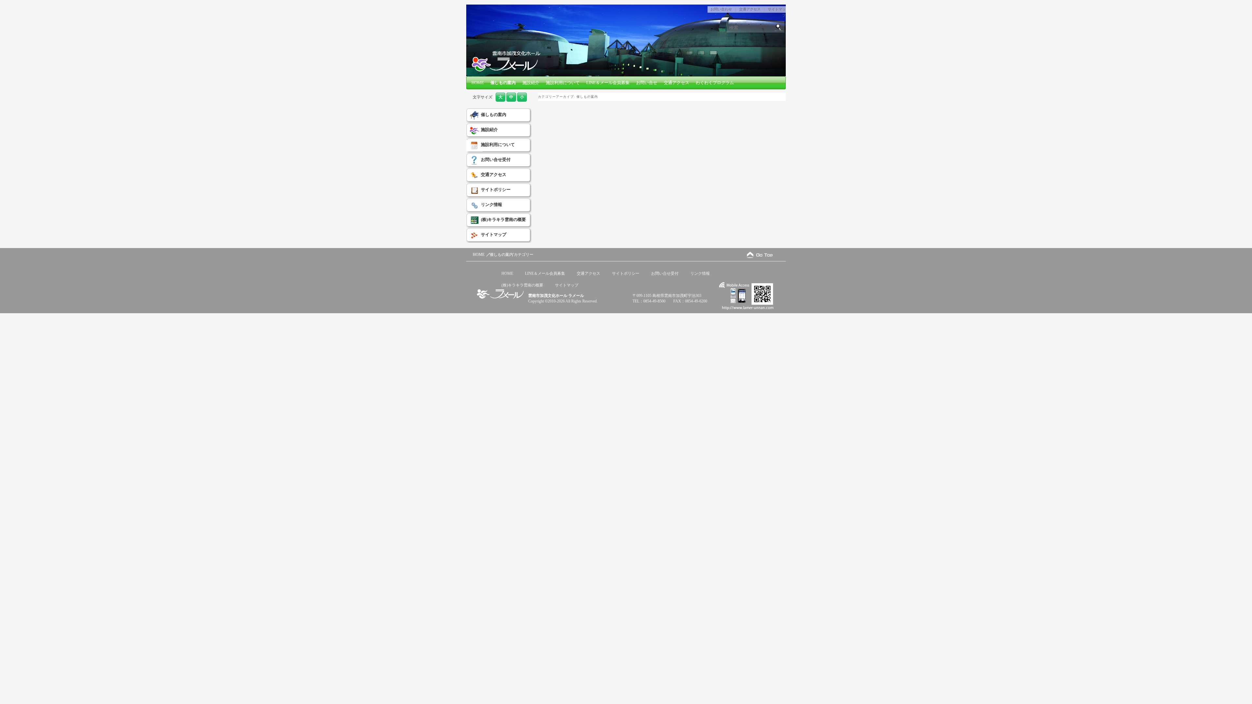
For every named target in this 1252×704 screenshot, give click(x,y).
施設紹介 (530, 82)
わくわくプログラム (715, 82)
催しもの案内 (503, 82)
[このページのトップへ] (759, 254)
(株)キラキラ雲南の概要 (503, 219)
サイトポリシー (496, 189)
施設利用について (563, 82)
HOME (477, 82)
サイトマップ (493, 234)
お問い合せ (646, 82)
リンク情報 (491, 204)
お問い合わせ (721, 9)
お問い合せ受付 (496, 159)
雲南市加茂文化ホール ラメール (515, 36)
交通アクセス (750, 9)
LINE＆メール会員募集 (608, 82)
